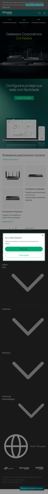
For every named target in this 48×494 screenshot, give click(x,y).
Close (43, 235)
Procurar (23, 249)
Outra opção (24, 255)
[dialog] (24, 247)
